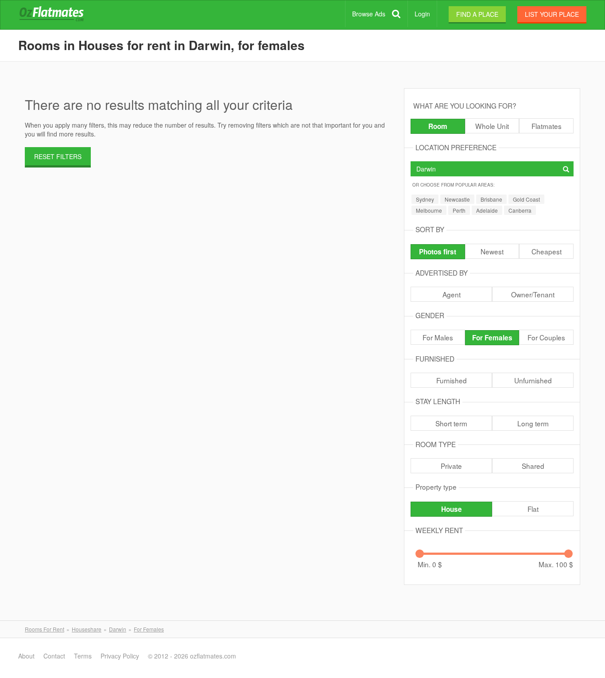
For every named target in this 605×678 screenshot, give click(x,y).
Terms (83, 655)
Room (437, 126)
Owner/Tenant (533, 294)
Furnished (451, 380)
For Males (438, 337)
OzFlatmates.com (62, 15)
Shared (533, 466)
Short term (451, 423)
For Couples (546, 337)
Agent (451, 294)
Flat (533, 509)
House (451, 509)
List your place (552, 14)
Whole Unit (492, 126)
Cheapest (546, 251)
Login (422, 13)
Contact (54, 655)
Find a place (477, 14)
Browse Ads (368, 13)
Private (451, 466)
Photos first (437, 252)
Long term (533, 423)
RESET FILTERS (57, 156)
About (26, 655)
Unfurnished (533, 380)
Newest (492, 251)
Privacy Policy (120, 655)
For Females (492, 338)
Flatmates (546, 126)
